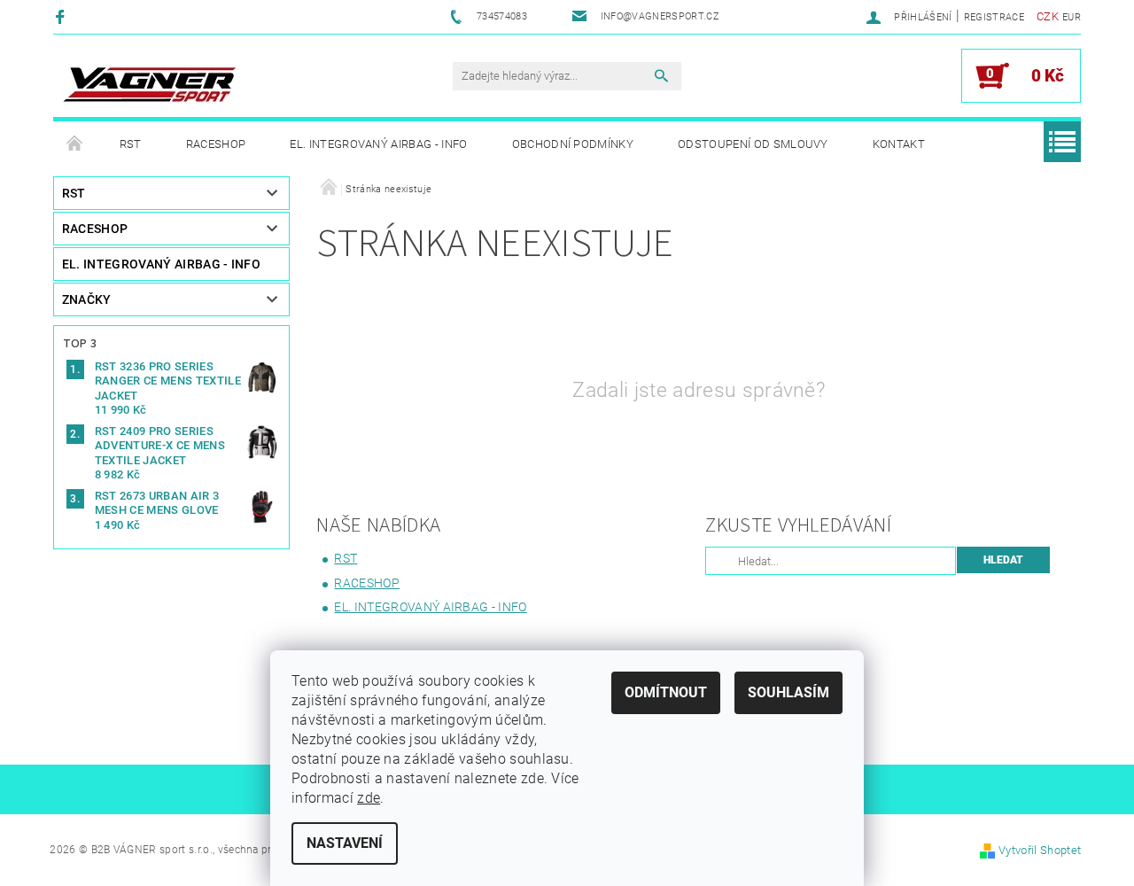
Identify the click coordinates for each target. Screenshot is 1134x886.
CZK (1048, 16)
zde (368, 797)
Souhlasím (788, 692)
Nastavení (345, 843)
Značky (87, 299)
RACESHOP (216, 144)
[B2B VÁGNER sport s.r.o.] (149, 85)
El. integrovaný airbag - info (378, 144)
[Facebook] (62, 16)
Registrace (994, 17)
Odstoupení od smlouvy (753, 144)
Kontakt (899, 144)
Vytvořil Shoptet (1039, 850)
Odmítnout (666, 692)
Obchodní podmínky (572, 144)
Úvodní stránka (75, 144)
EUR (1071, 17)
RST (131, 144)
